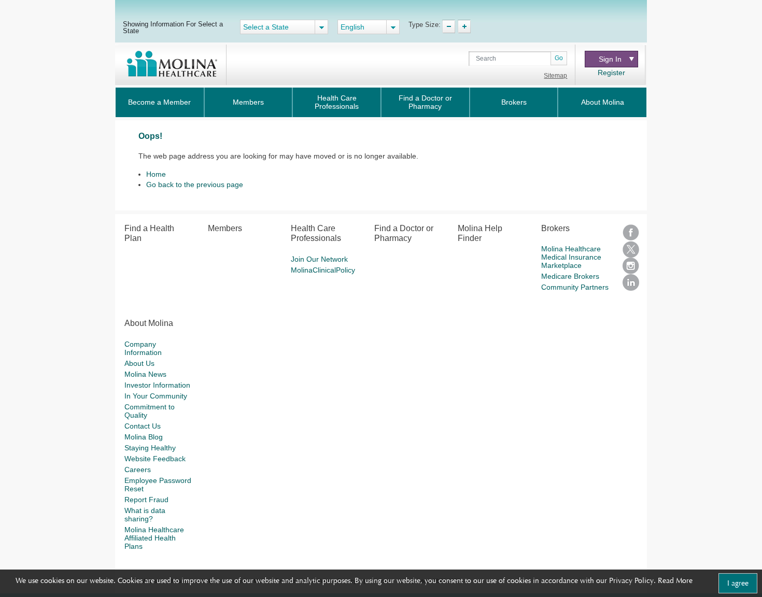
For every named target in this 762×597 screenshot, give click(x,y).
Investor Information (157, 385)
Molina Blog (143, 437)
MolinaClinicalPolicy (323, 270)
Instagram (631, 266)
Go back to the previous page (194, 184)
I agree (738, 583)
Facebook (631, 232)
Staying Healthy (150, 448)
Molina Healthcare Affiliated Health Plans (154, 537)
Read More (675, 580)
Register (611, 72)
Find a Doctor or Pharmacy (425, 102)
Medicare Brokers (570, 276)
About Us (139, 363)
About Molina (602, 102)
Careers (137, 469)
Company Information (143, 348)
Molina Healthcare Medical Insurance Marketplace (571, 257)
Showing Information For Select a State (173, 27)
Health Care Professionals (337, 102)
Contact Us (142, 426)
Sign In (610, 59)
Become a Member (159, 102)
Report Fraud (146, 499)
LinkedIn (631, 282)
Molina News (145, 374)
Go (559, 58)
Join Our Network (319, 259)
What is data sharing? (144, 514)
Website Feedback (155, 458)
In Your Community (155, 396)
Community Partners (575, 287)
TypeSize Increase (464, 26)
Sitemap (555, 75)
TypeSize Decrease (448, 26)
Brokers (514, 102)
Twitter (631, 249)
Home (156, 174)
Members (248, 102)
